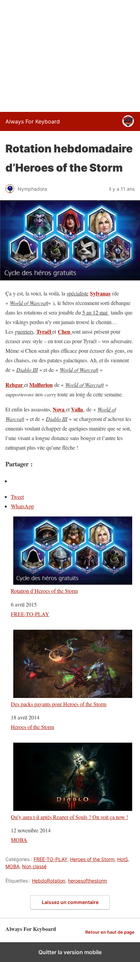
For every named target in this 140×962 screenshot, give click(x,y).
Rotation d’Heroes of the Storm (44, 590)
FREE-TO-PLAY (30, 613)
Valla (78, 409)
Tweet (17, 496)
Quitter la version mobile (70, 952)
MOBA (19, 839)
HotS (122, 859)
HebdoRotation (48, 881)
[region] (70, 54)
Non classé (34, 866)
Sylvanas (100, 293)
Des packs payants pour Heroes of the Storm (58, 703)
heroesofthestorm (87, 881)
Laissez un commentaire (70, 902)
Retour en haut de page (110, 932)
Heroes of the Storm (32, 726)
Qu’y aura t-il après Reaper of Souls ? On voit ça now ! (69, 816)
